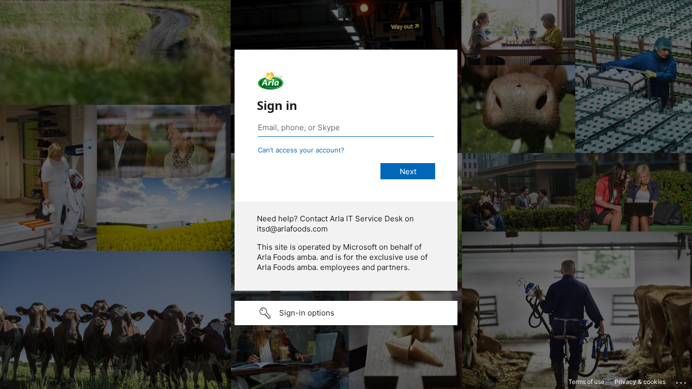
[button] (346, 313)
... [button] (682, 380)
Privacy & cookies (640, 381)
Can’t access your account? (301, 150)
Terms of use (586, 381)
